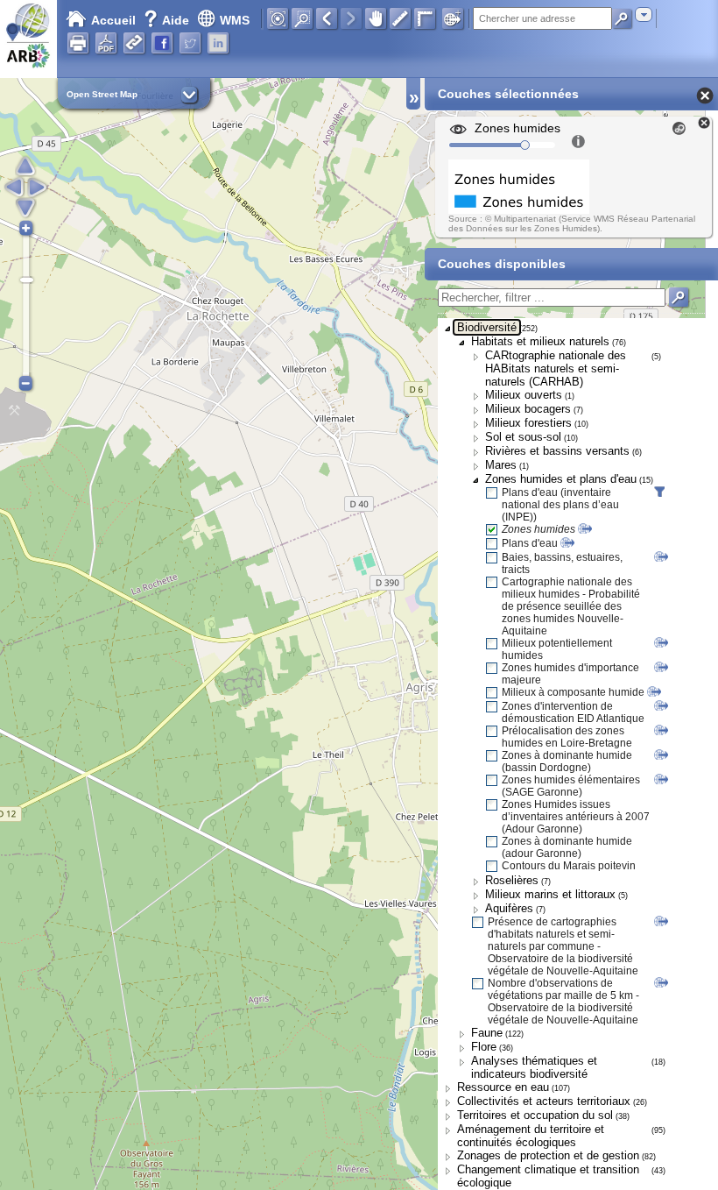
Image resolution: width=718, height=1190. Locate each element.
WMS (235, 20)
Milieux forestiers (528, 422)
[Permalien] (133, 42)
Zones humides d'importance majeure (570, 674)
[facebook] (161, 42)
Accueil (113, 20)
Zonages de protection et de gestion (548, 1155)
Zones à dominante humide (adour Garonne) (567, 847)
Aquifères (509, 908)
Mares (501, 464)
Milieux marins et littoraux (550, 894)
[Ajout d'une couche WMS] (452, 18)
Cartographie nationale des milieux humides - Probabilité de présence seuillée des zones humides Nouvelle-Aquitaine (571, 606)
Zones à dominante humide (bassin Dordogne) (567, 761)
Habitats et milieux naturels (540, 341)
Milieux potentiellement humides (557, 649)
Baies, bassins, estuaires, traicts (562, 563)
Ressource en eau (503, 1087)
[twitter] (190, 42)
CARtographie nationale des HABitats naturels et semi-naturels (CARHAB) (555, 368)
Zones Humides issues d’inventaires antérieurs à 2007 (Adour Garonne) (576, 816)
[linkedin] (218, 42)
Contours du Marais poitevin (569, 866)
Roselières (511, 880)
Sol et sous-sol (523, 436)
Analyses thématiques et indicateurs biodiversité (534, 1067)
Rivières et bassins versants (557, 450)
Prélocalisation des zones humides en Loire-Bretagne (567, 737)
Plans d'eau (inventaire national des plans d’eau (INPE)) (560, 504)
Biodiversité (487, 327)
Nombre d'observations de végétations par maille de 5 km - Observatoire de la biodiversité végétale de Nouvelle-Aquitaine (563, 1001)
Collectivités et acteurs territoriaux (543, 1101)
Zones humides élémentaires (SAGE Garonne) (571, 786)
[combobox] (643, 14)
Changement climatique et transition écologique (548, 1176)
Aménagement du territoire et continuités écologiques (530, 1136)
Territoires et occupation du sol (535, 1115)
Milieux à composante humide (573, 692)
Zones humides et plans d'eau (561, 478)
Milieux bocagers (528, 408)
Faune (487, 1032)
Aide (168, 20)
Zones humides (538, 529)
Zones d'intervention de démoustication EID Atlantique (573, 712)
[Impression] (77, 42)
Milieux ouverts (523, 394)
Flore (483, 1046)
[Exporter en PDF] (105, 42)
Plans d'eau (530, 543)
